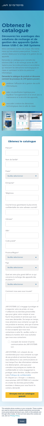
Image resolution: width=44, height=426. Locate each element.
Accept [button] (22, 421)
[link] (12, 5)
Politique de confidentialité (20, 375)
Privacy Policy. (15, 416)
